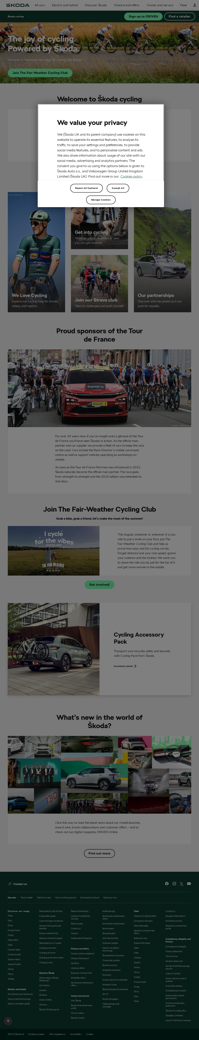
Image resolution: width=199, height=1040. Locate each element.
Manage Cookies (101, 199)
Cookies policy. (131, 176)
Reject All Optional (86, 188)
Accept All (118, 188)
